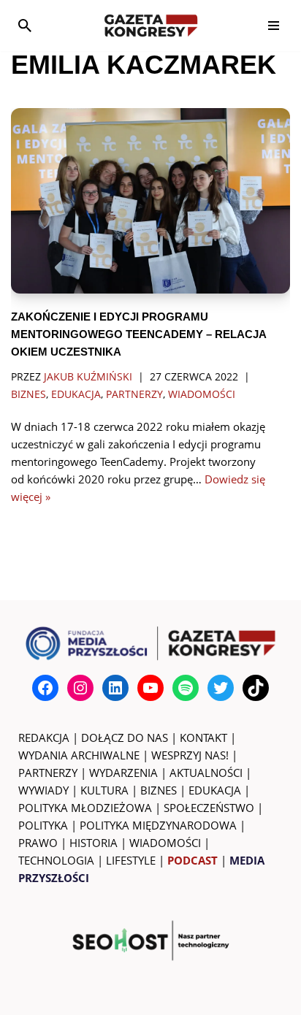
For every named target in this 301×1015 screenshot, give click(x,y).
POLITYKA (43, 825)
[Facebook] (45, 688)
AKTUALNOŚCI (206, 772)
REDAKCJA (43, 737)
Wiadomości (201, 394)
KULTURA (104, 790)
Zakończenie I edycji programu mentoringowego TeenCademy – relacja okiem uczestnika (138, 334)
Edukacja (76, 394)
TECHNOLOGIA (56, 860)
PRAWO (38, 842)
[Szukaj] (24, 25)
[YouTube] (150, 688)
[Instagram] (80, 688)
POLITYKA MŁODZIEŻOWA (85, 807)
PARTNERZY (47, 772)
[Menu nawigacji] (273, 25)
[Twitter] (220, 688)
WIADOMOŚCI (165, 842)
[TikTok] (256, 688)
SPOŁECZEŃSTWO (209, 807)
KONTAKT (203, 737)
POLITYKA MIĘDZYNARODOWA (158, 825)
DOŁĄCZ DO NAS (124, 737)
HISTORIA (93, 842)
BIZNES (158, 790)
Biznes (28, 394)
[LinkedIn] (115, 688)
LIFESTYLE (131, 860)
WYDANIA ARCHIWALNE (79, 755)
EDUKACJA (214, 790)
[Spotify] (185, 688)
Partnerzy (134, 394)
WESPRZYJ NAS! (190, 755)
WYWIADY (43, 790)
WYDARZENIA (123, 772)
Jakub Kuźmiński (88, 376)
